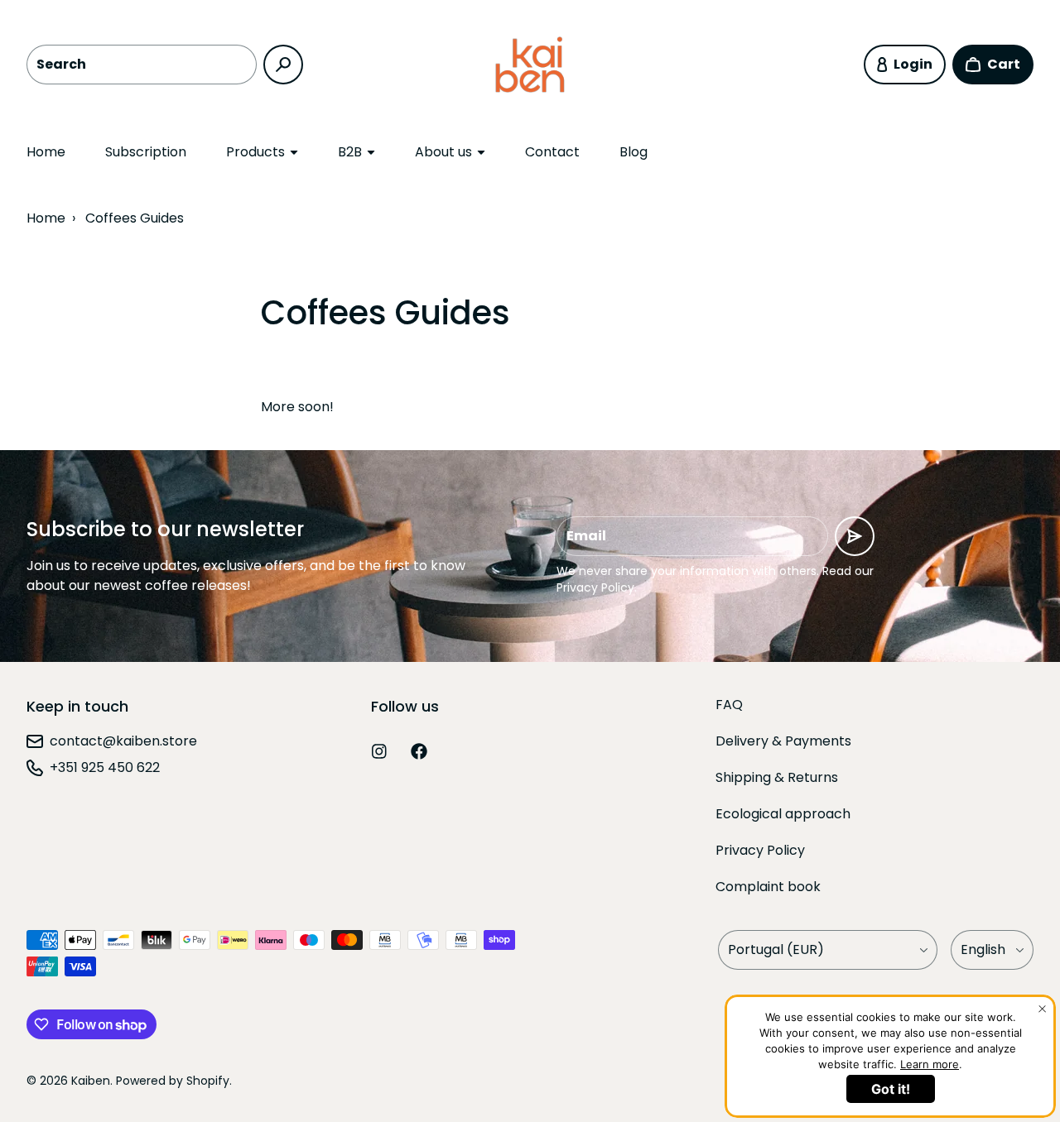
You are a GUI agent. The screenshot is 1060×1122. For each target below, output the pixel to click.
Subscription (145, 151)
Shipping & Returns (777, 777)
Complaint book (768, 886)
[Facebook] (419, 751)
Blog (633, 151)
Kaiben (90, 1080)
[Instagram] (379, 751)
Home (45, 151)
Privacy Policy (760, 850)
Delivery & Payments (783, 740)
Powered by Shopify (172, 1080)
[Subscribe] (854, 536)
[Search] (283, 64)
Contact (552, 151)
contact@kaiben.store (123, 740)
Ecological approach (783, 813)
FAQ (729, 704)
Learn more (929, 1064)
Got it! (890, 1089)
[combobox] (141, 64)
